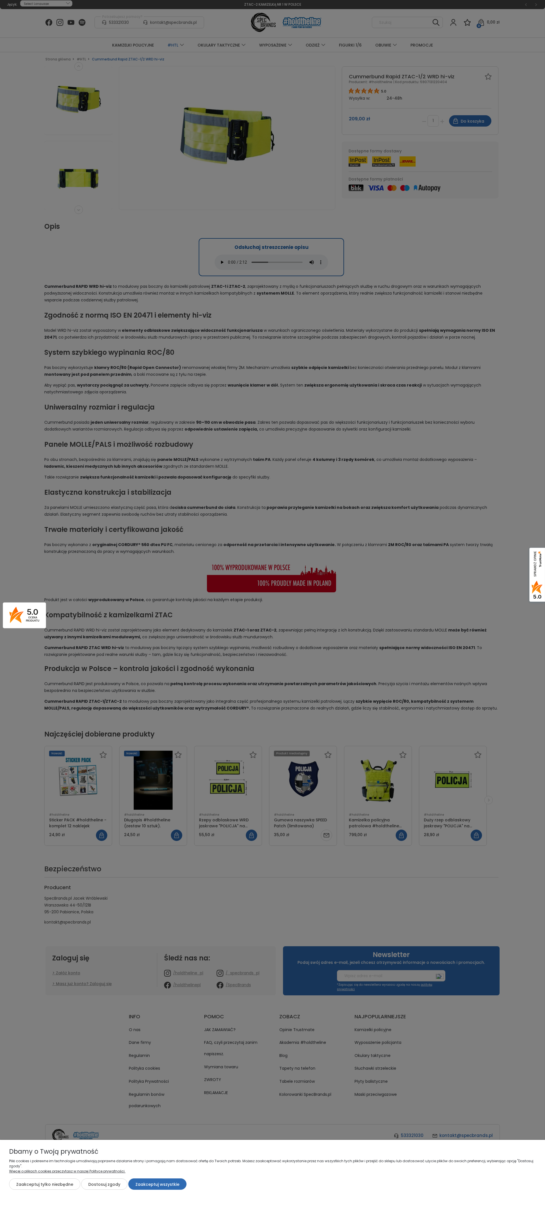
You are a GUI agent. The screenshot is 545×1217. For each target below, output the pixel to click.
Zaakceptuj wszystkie (157, 1184)
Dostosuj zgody (104, 1184)
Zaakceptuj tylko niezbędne (44, 1184)
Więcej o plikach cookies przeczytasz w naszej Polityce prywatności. (67, 1171)
